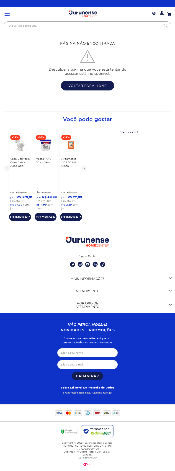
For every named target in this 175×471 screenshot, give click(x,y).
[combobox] (87, 25)
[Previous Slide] (7, 168)
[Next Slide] (84, 168)
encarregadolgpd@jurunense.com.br (87, 392)
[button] (7, 14)
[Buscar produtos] (165, 26)
